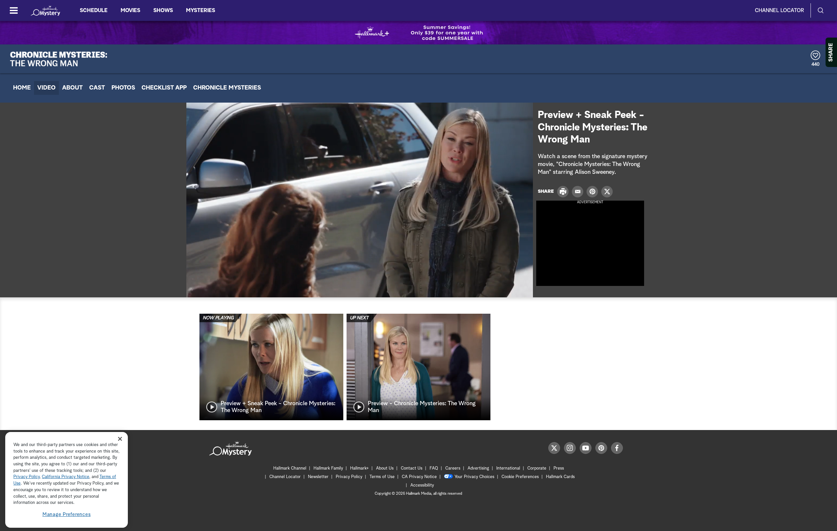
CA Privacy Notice (419, 477)
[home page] (45, 10)
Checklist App (164, 88)
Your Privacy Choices (474, 477)
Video (46, 88)
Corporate (536, 468)
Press (559, 468)
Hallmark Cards (560, 477)
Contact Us (411, 468)
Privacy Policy (349, 477)
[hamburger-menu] (14, 10)
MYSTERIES (200, 10)
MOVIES (130, 10)
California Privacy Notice (65, 477)
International (508, 468)
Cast (97, 88)
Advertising (478, 468)
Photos (123, 88)
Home (22, 88)
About (72, 88)
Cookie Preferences (520, 477)
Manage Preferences (67, 514)
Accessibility (422, 485)
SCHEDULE (94, 10)
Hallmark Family (328, 468)
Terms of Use (382, 477)
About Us (385, 468)
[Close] (120, 439)
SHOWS (163, 10)
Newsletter (318, 477)
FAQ (434, 468)
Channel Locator (779, 10)
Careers (452, 468)
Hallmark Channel (289, 468)
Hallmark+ (359, 468)
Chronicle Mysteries (227, 88)
